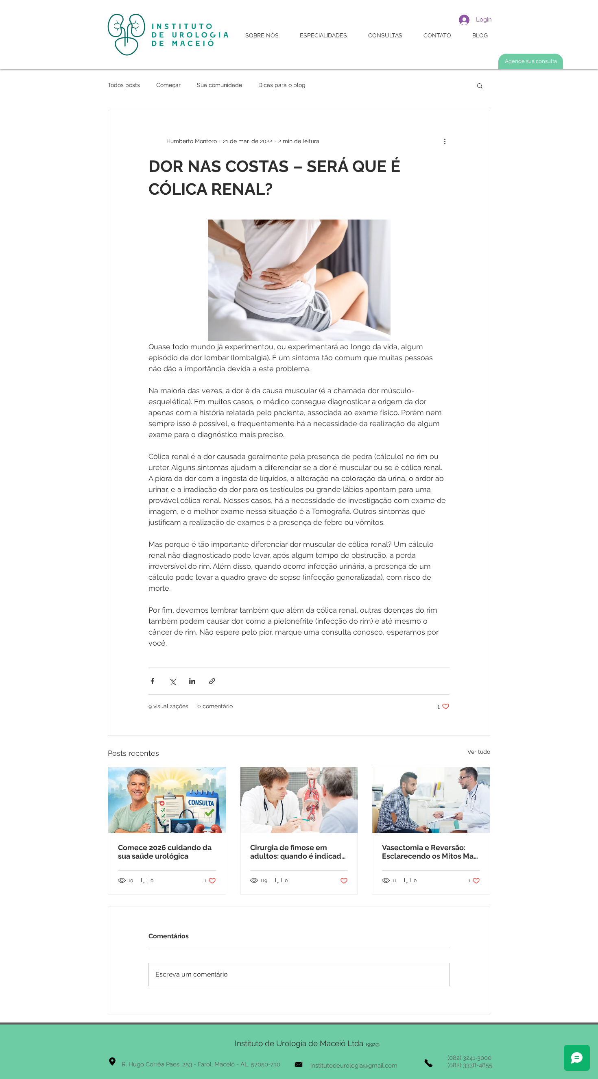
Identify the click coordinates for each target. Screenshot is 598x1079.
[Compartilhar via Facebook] (152, 681)
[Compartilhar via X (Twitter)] (172, 681)
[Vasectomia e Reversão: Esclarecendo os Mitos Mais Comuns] (431, 800)
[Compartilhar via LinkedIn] (192, 681)
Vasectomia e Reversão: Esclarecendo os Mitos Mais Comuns (430, 851)
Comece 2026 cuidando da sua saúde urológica (165, 851)
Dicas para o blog (282, 85)
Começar (168, 85)
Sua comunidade (219, 85)
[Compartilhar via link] (212, 681)
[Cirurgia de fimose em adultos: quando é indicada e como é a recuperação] (299, 800)
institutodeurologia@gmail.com (353, 1065)
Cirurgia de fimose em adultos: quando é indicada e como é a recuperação (297, 851)
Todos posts (124, 85)
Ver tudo (478, 751)
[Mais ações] (445, 141)
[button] (480, 85)
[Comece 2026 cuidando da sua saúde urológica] (167, 800)
